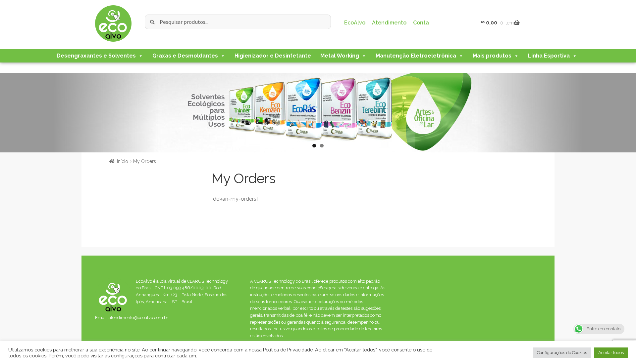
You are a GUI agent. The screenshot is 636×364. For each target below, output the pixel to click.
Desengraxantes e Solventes (96, 56)
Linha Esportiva (549, 56)
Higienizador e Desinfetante (273, 56)
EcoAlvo (354, 23)
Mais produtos (492, 56)
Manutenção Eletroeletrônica (416, 56)
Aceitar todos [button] (611, 352)
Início (122, 161)
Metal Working (339, 56)
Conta (421, 23)
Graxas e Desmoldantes (185, 56)
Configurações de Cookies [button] (562, 352)
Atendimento (389, 23)
